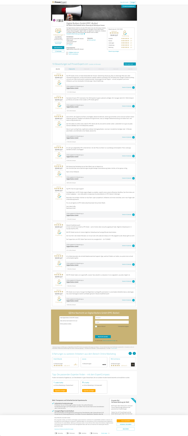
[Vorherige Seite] (130, 353)
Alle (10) (58, 69)
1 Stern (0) (130, 69)
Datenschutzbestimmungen (66, 429)
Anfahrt (70, 45)
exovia (84, 359)
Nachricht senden (103, 337)
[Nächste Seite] (134, 353)
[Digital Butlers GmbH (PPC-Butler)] (58, 20)
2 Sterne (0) (115, 69)
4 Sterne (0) (86, 69)
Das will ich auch (124, 2)
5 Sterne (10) (72, 69)
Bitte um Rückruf (101, 326)
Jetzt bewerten (58, 47)
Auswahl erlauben (125, 424)
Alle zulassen (125, 421)
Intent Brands (58, 359)
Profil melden (114, 348)
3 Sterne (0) (101, 69)
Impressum (57, 429)
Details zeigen (104, 433)
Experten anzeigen (60, 391)
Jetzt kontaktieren (129, 6)
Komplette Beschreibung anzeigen (74, 34)
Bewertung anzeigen (114, 51)
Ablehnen (126, 429)
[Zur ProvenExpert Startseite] (59, 2)
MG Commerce (115, 359)
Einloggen (133, 2)
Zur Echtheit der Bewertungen (58, 42)
